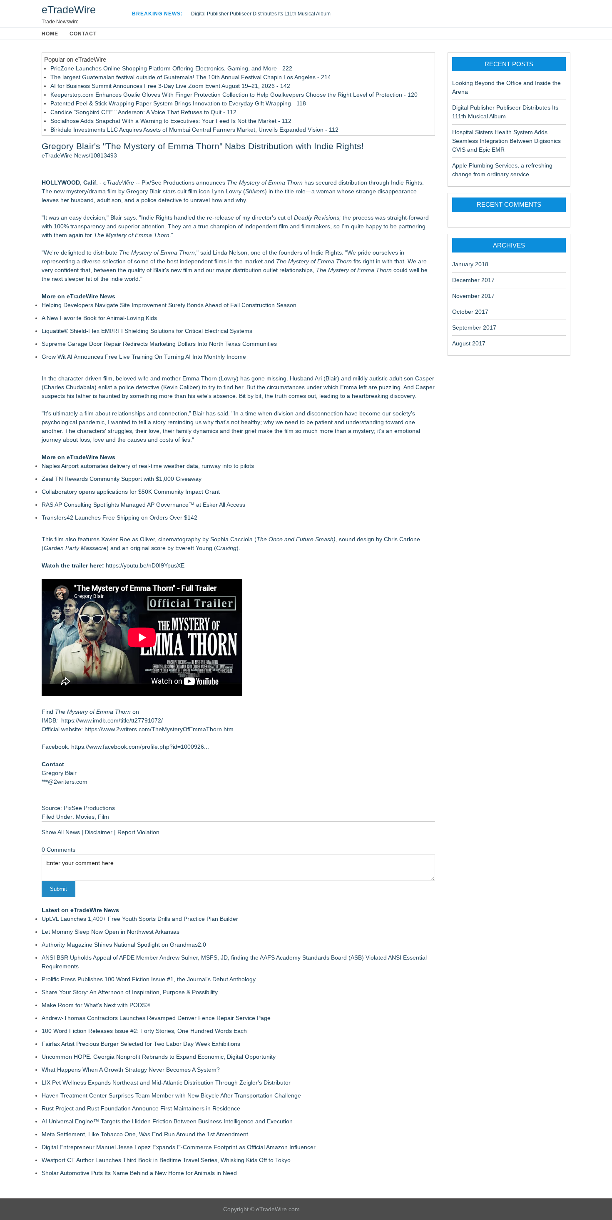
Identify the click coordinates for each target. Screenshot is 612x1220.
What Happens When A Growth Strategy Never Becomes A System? (131, 1069)
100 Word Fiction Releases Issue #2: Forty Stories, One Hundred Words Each (144, 1031)
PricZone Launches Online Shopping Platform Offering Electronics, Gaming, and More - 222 (171, 68)
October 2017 (470, 311)
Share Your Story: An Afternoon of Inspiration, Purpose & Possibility (130, 992)
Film (103, 816)
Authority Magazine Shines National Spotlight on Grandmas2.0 (124, 944)
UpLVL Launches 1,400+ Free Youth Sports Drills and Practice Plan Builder (140, 918)
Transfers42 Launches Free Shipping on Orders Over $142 (119, 517)
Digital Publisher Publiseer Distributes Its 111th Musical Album (261, 14)
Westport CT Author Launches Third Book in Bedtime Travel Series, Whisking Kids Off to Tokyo (166, 1160)
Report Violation (138, 832)
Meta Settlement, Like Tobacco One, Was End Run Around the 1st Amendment (145, 1134)
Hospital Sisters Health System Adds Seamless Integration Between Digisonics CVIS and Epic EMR (506, 141)
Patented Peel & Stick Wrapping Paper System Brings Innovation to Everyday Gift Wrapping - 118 (178, 103)
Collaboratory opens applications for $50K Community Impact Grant (131, 491)
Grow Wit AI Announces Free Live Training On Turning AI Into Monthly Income (144, 356)
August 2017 (468, 343)
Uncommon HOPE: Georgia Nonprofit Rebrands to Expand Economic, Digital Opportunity (159, 1056)
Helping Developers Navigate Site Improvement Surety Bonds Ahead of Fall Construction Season (169, 305)
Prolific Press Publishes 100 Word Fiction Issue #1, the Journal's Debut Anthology (149, 979)
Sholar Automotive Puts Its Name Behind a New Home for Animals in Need (139, 1173)
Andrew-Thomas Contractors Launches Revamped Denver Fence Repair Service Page (156, 1018)
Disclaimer (98, 832)
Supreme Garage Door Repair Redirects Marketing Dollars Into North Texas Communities (159, 343)
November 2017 (473, 295)
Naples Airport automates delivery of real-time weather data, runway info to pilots (148, 465)
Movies (85, 816)
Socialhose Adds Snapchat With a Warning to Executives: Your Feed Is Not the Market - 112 (170, 121)
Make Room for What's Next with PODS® (96, 1005)
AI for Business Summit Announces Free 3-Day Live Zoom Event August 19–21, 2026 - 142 (170, 85)
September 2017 (474, 327)
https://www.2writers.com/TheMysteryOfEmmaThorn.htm (159, 729)
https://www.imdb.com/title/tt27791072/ (112, 720)
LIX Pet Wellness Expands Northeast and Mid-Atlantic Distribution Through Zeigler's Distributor (166, 1082)
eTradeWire (69, 9)
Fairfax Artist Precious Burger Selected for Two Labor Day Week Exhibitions (141, 1043)
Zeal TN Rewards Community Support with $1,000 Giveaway (122, 478)
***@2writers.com (64, 781)
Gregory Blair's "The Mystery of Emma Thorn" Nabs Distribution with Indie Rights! (203, 146)
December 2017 (473, 280)
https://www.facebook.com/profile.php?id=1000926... (140, 746)
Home (50, 34)
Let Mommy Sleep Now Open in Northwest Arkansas (110, 931)
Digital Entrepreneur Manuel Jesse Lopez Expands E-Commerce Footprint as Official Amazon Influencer (179, 1147)
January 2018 (470, 264)
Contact (83, 34)
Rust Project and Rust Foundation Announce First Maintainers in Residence (141, 1108)
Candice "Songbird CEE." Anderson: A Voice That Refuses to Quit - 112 (143, 112)
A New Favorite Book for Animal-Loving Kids (99, 318)
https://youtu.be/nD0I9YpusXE (145, 565)
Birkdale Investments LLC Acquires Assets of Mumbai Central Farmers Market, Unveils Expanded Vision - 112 (194, 129)
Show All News (61, 832)
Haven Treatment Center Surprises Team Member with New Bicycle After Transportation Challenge (171, 1095)
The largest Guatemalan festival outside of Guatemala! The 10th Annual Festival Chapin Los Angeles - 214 (190, 77)
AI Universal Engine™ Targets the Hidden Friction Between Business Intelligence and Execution (167, 1121)
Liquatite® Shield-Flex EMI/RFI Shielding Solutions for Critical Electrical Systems (147, 331)
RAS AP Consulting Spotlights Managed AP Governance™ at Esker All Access (143, 504)
